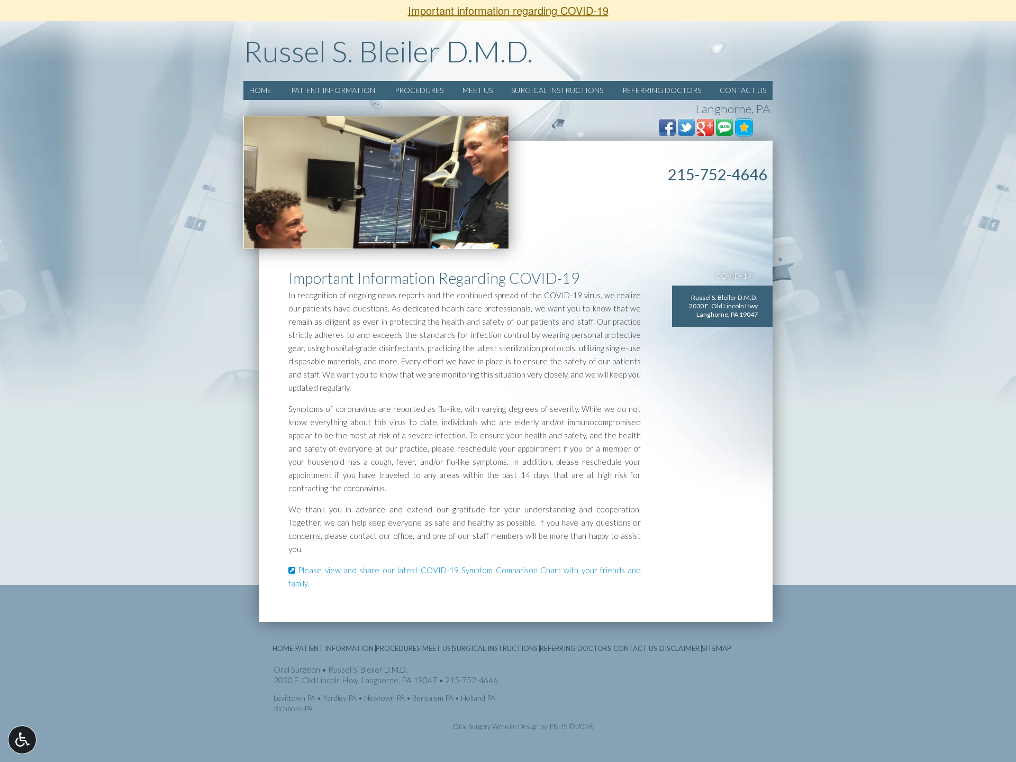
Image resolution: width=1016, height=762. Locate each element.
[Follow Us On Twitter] (686, 126)
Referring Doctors (661, 90)
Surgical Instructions (557, 90)
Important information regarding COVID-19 (508, 10)
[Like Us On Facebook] (667, 126)
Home (260, 90)
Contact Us (743, 90)
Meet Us (477, 90)
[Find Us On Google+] (705, 126)
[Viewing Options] (22, 740)
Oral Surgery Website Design (496, 726)
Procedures (419, 90)
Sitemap (716, 648)
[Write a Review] (744, 126)
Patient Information (333, 90)
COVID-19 (733, 275)
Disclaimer (679, 648)
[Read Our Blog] (724, 126)
